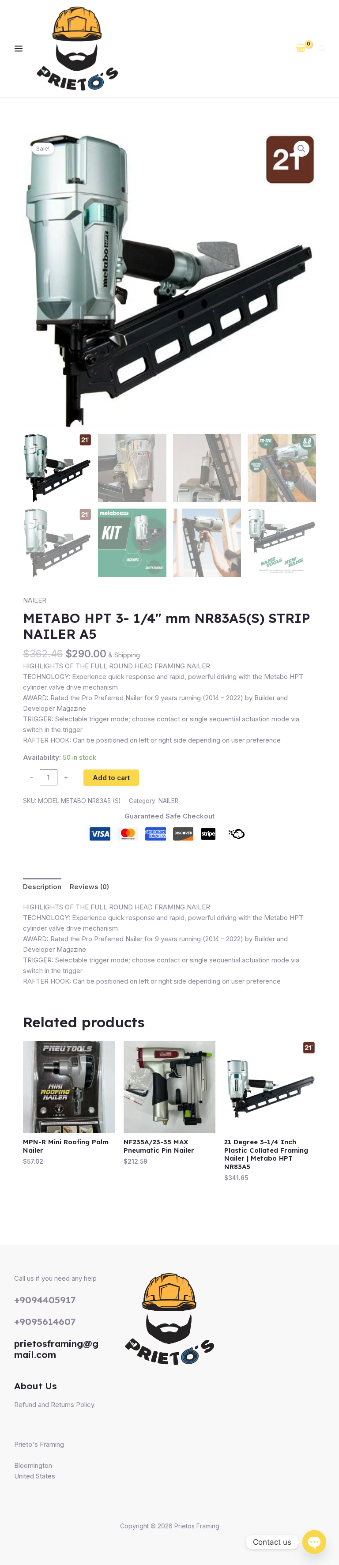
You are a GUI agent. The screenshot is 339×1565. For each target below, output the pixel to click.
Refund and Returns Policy (54, 1404)
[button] (323, 49)
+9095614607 (45, 1321)
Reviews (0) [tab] (89, 886)
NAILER (34, 600)
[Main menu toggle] (18, 48)
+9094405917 (45, 1299)
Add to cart (111, 777)
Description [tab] (42, 886)
